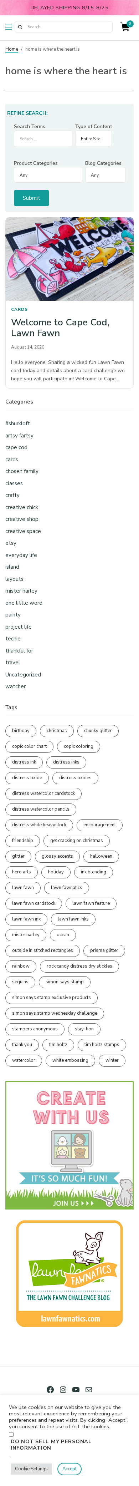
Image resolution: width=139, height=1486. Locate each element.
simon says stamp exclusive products (51, 997)
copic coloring (78, 746)
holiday (56, 872)
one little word (23, 603)
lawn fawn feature (91, 903)
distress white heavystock (39, 825)
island (12, 566)
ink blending (93, 872)
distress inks (66, 762)
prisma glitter (104, 950)
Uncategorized (23, 674)
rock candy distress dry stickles (79, 966)
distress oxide (27, 778)
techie (13, 638)
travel (12, 662)
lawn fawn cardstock (33, 903)
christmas (57, 730)
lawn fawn (23, 887)
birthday (21, 730)
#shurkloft (17, 423)
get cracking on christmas (76, 840)
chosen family (21, 471)
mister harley (21, 590)
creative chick (21, 507)
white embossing (70, 1060)
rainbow (21, 966)
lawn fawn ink (26, 919)
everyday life (21, 555)
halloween (101, 856)
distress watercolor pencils (41, 809)
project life (18, 626)
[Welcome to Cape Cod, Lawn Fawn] (69, 259)
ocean (63, 935)
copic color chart (29, 746)
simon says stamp (65, 982)
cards (19, 309)
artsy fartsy (19, 435)
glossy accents (57, 856)
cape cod (16, 447)
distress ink (24, 762)
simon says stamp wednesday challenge (54, 1013)
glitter (18, 856)
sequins (20, 982)
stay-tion (84, 1029)
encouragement (99, 825)
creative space (23, 531)
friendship (22, 840)
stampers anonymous (35, 1029)
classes (14, 483)
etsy (10, 543)
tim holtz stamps (101, 1044)
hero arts (21, 872)
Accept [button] (69, 1469)
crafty (12, 495)
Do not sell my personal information (51, 1444)
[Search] (20, 26)
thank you (22, 1044)
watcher (15, 686)
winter (112, 1060)
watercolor (23, 1060)
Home (11, 49)
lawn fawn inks (73, 919)
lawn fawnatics (66, 887)
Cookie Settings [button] (31, 1469)
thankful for (19, 650)
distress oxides (75, 778)
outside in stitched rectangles (42, 950)
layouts (14, 579)
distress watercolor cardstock (43, 793)
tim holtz (58, 1044)
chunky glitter (98, 730)
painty (13, 614)
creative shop (21, 519)
